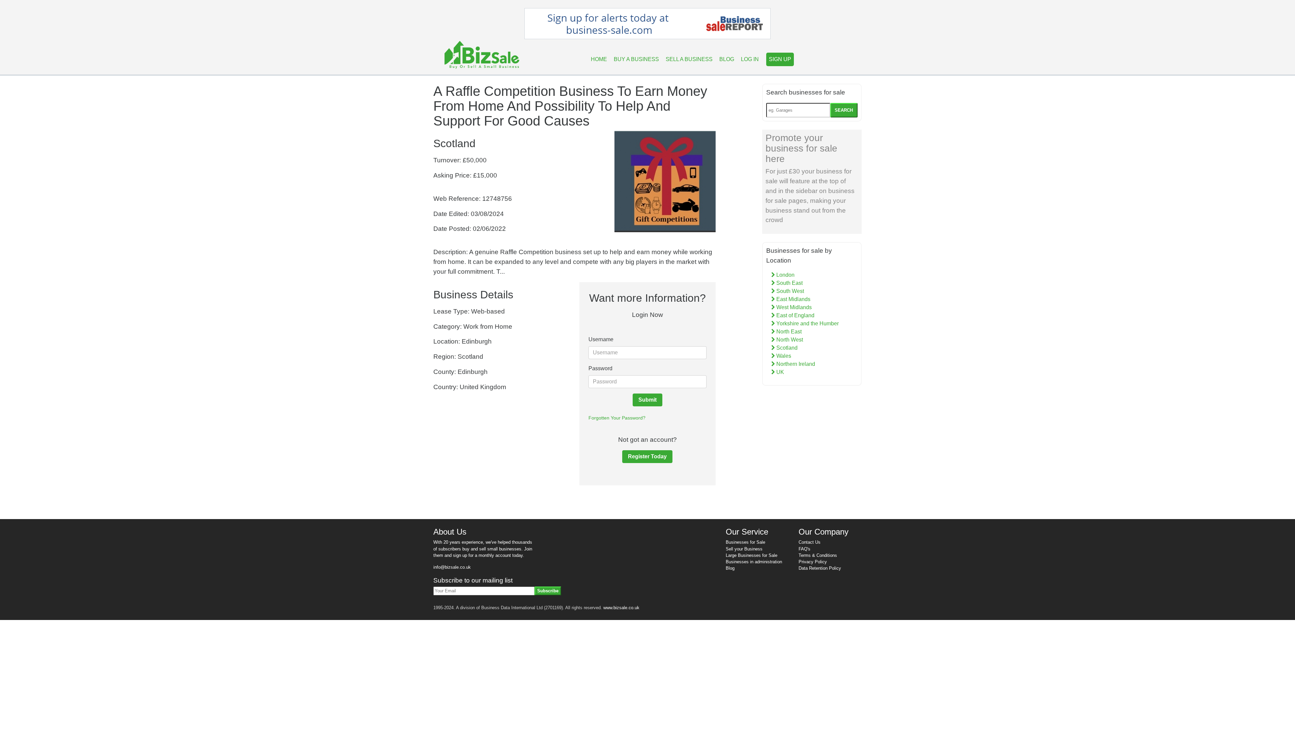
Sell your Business (744, 548)
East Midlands (792, 299)
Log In (750, 59)
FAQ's (804, 548)
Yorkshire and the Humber (807, 323)
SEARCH (844, 110)
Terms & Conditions (818, 555)
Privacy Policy (813, 561)
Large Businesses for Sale (751, 555)
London (785, 275)
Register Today (647, 456)
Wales (783, 356)
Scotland (786, 348)
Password (600, 368)
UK (779, 372)
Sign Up (780, 59)
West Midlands (793, 307)
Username (600, 339)
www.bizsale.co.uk (621, 607)
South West (789, 291)
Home (599, 59)
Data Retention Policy (820, 568)
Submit (647, 400)
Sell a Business (689, 59)
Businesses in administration (754, 561)
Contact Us (810, 542)
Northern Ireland (795, 364)
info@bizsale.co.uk (452, 567)
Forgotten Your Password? (616, 418)
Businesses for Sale (745, 542)
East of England (794, 315)
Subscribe (547, 590)
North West (789, 340)
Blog (726, 59)
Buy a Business (636, 59)
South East (789, 283)
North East (788, 331)
